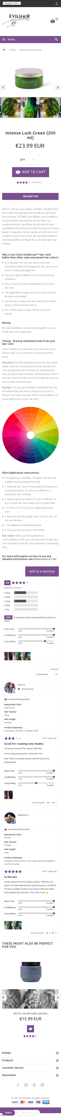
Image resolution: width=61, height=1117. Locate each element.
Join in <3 (30, 585)
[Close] (55, 528)
